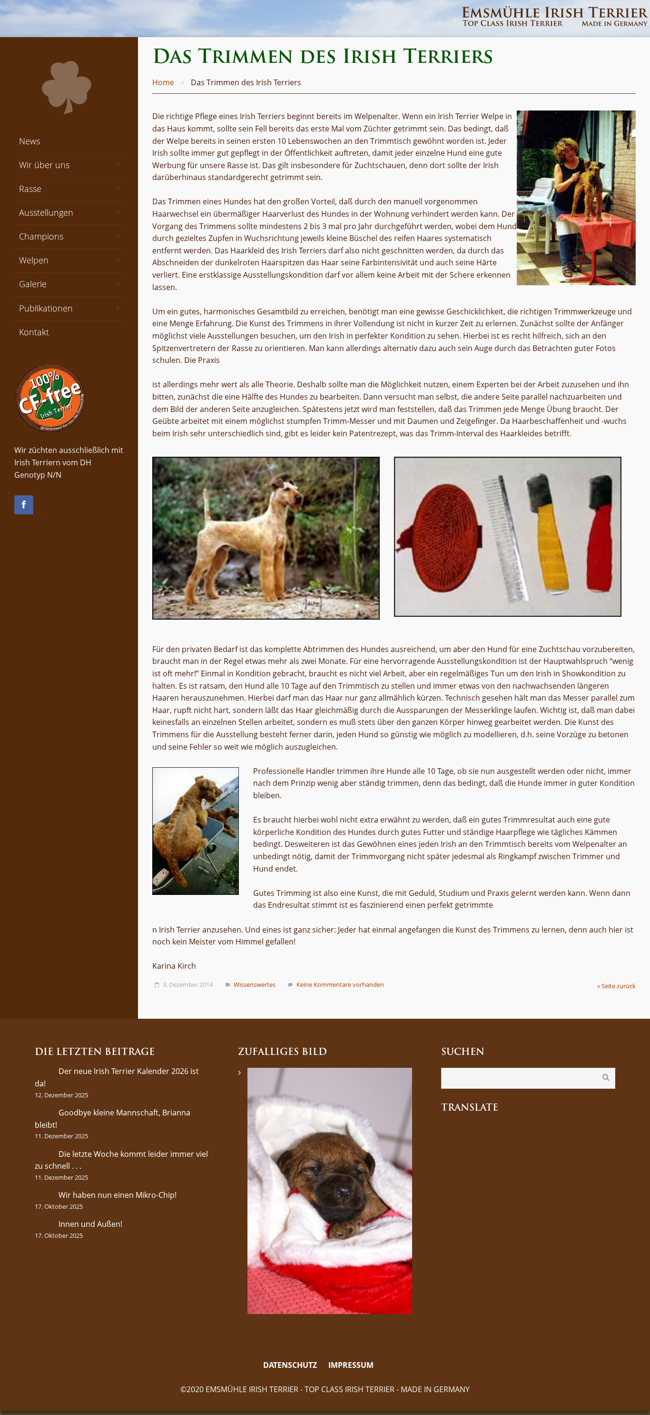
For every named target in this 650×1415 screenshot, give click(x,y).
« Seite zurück (616, 986)
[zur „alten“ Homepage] (386, 1365)
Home (163, 82)
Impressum (351, 1365)
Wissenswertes (255, 984)
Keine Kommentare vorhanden (340, 984)
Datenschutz (290, 1365)
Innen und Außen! (90, 1224)
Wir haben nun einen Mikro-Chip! (118, 1195)
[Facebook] (23, 504)
